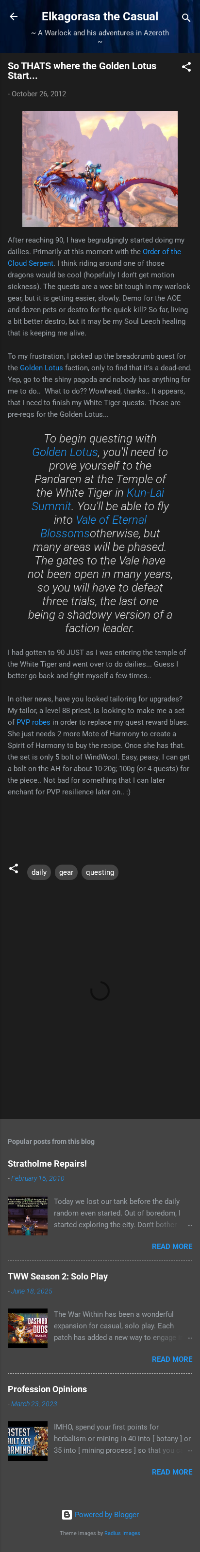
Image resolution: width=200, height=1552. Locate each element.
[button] (186, 68)
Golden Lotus (41, 368)
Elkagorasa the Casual (100, 16)
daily (39, 872)
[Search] (186, 19)
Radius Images (122, 1533)
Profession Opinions (47, 1389)
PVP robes (33, 722)
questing (100, 872)
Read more (172, 1246)
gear (66, 872)
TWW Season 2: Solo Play (58, 1276)
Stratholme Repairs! (47, 1163)
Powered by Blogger (106, 1514)
